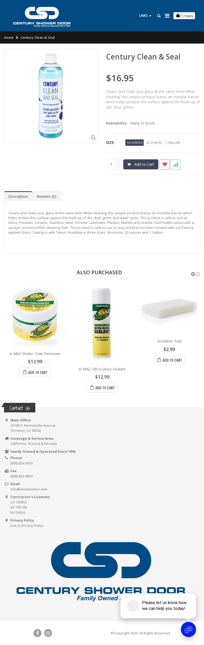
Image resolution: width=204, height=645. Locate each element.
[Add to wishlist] (165, 164)
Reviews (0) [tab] (46, 196)
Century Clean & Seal (143, 57)
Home (9, 37)
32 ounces (154, 142)
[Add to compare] (176, 164)
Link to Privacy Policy (26, 525)
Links (143, 15)
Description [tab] (18, 196)
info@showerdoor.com (28, 489)
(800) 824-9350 (21, 463)
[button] (193, 274)
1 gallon (172, 142)
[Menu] (167, 15)
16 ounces (134, 142)
